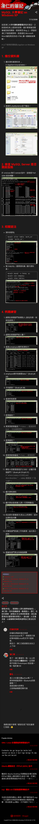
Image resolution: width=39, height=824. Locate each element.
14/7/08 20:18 (20, 654)
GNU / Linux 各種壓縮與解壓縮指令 (16, 743)
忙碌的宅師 (14, 629)
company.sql (9, 577)
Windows (14, 603)
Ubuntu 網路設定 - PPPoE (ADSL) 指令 (17, 766)
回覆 (11, 649)
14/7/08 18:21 (23, 629)
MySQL (5, 603)
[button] (36, 12)
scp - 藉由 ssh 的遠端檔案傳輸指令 (15, 790)
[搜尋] (36, 4)
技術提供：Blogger (20, 816)
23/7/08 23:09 (18, 674)
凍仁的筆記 (14, 3)
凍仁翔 (12, 654)
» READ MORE (31, 760)
